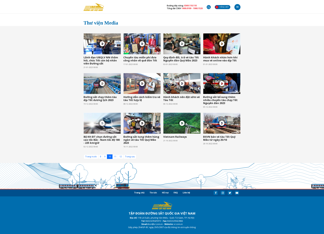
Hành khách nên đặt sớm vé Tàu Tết (181, 98)
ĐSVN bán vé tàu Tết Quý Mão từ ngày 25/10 (219, 138)
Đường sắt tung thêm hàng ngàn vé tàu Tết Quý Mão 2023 (141, 140)
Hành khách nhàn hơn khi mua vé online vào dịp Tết (220, 59)
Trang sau (130, 156)
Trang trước (91, 156)
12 (120, 156)
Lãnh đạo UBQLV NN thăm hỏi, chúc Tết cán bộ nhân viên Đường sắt (101, 60)
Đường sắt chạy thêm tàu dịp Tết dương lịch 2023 (100, 98)
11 (115, 156)
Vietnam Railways (175, 136)
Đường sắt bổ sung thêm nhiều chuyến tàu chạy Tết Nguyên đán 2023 (220, 100)
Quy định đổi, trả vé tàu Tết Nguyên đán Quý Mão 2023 (181, 59)
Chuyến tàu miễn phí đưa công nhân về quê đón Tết (140, 59)
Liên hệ (186, 192)
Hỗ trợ (165, 192)
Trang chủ (139, 192)
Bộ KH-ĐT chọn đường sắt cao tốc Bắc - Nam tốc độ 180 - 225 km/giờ (102, 140)
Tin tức (153, 192)
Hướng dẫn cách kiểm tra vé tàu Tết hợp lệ (141, 98)
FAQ (176, 192)
